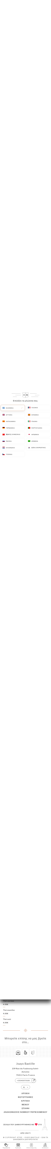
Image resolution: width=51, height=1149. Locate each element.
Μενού (25, 1104)
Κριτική (25, 1101)
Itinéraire (45, 1147)
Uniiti (28, 1133)
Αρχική (25, 1093)
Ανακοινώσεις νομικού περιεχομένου (25, 1112)
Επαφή (25, 1108)
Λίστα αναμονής (31, 1147)
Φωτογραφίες (25, 1097)
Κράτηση (18, 1147)
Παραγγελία (6, 1147)
